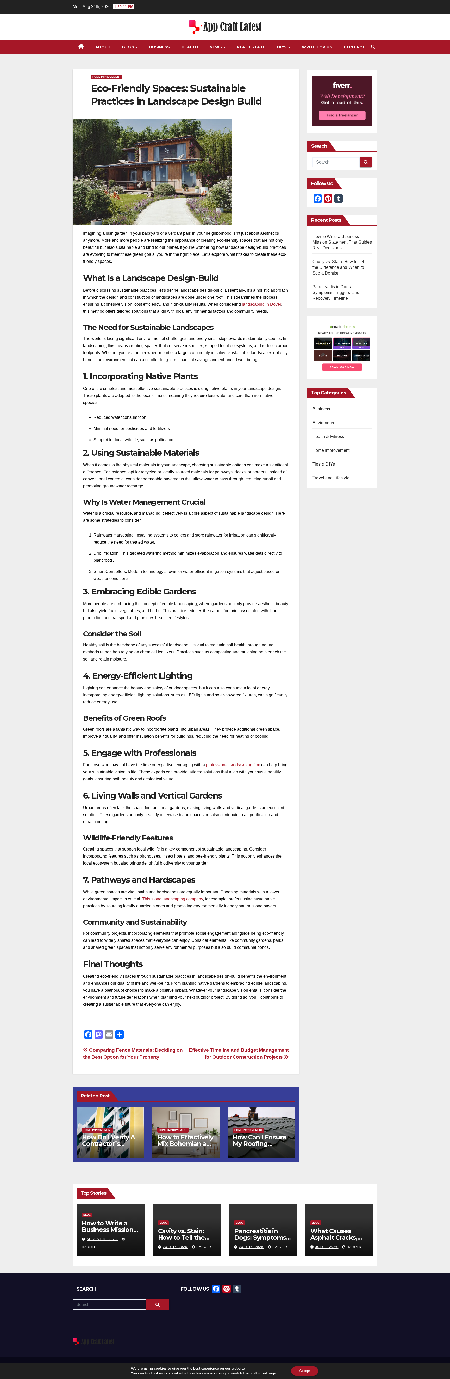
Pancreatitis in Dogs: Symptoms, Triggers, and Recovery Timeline (336, 292)
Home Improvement (106, 76)
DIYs (282, 47)
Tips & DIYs (323, 464)
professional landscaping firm (233, 765)
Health (190, 47)
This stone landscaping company (172, 899)
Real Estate (251, 47)
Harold (203, 1247)
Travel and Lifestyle (330, 478)
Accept (304, 1370)
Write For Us (317, 47)
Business (159, 47)
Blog (128, 47)
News (216, 47)
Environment (324, 423)
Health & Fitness (328, 436)
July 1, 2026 (327, 1247)
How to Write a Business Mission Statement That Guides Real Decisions (342, 242)
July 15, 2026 (175, 1247)
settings (269, 1373)
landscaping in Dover (261, 304)
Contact (354, 47)
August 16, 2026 (102, 1239)
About (103, 47)
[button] (373, 47)
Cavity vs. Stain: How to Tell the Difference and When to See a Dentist (338, 267)
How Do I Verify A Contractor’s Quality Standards (109, 1143)
